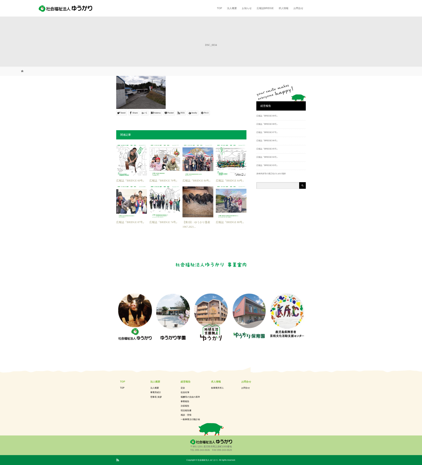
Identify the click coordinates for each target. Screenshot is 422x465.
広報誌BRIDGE (265, 8)
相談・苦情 (186, 415)
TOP (219, 8)
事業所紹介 (155, 392)
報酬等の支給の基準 (190, 397)
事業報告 (185, 401)
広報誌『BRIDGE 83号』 (267, 165)
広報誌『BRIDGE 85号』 (267, 149)
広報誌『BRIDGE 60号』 (130, 180)
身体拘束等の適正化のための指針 (271, 173)
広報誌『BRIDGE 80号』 (230, 222)
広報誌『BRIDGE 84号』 (197, 180)
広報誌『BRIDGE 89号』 (267, 116)
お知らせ (247, 8)
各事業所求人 (217, 388)
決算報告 (185, 406)
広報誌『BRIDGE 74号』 (164, 222)
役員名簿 (185, 392)
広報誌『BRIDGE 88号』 (267, 124)
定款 (183, 388)
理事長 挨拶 (156, 397)
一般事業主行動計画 (190, 419)
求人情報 (283, 8)
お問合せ (298, 8)
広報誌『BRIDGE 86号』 (267, 140)
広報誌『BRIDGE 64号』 (230, 180)
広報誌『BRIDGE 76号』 (164, 180)
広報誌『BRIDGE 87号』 (130, 222)
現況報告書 (186, 410)
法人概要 (232, 8)
